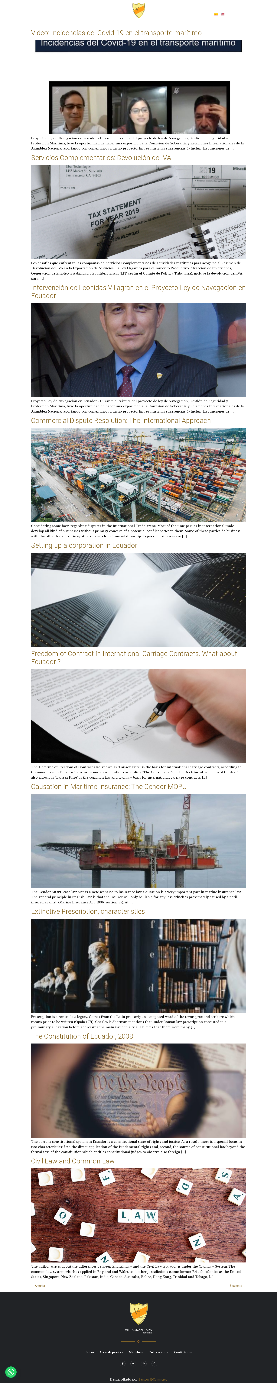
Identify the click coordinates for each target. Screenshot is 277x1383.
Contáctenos (198, 13)
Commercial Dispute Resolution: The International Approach (121, 421)
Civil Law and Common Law (73, 1161)
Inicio (78, 13)
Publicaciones (173, 13)
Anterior (38, 1286)
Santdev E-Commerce (153, 1379)
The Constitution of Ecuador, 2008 (82, 1036)
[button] (11, 1372)
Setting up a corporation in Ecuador (84, 545)
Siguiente (238, 1286)
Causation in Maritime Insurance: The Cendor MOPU (109, 787)
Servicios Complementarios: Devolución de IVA (101, 158)
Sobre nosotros (99, 13)
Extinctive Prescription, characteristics (88, 911)
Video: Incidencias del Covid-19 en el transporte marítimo (116, 33)
